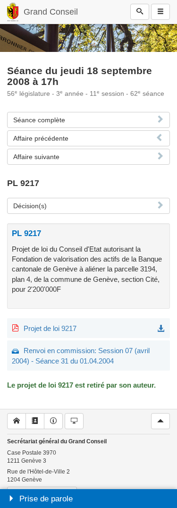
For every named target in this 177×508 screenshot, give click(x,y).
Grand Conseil (51, 12)
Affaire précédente (40, 138)
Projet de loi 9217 (50, 328)
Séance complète (39, 120)
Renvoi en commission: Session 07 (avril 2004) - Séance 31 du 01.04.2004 (81, 355)
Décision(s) (30, 206)
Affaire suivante (36, 157)
